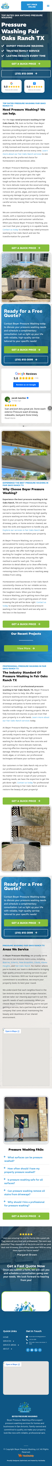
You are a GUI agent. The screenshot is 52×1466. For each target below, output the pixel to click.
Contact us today (10, 229)
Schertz (14, 962)
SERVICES (7, 1341)
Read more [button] (10, 418)
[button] (48, 6)
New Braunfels (26, 962)
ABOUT (6, 1348)
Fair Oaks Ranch (22, 965)
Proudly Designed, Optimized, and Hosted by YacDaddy (26, 1460)
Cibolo (37, 962)
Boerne (6, 962)
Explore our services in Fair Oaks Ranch (21, 530)
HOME (5, 1337)
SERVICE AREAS (9, 1345)
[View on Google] (7, 399)
